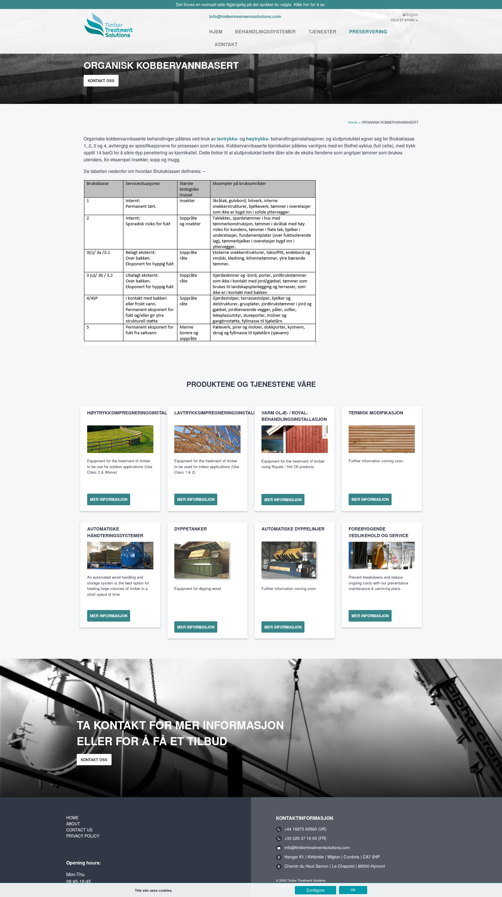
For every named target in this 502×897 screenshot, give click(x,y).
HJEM (215, 31)
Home (353, 122)
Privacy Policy (82, 836)
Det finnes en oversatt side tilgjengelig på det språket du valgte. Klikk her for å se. (251, 4)
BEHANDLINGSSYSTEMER (265, 31)
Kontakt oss (101, 80)
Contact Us (79, 830)
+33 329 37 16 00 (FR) (305, 838)
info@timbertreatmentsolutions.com (245, 16)
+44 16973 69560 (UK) (305, 829)
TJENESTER (322, 31)
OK (353, 890)
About (73, 823)
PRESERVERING (368, 31)
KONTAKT (226, 44)
